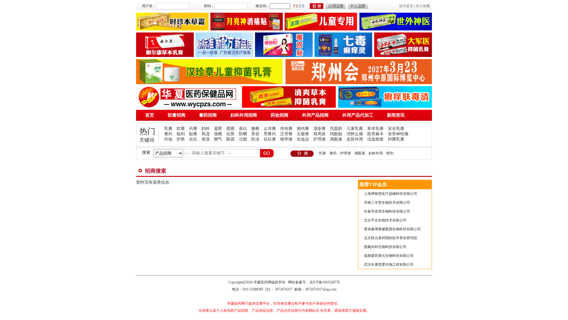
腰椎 (255, 128)
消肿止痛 (354, 134)
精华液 (286, 139)
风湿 (205, 134)
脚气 (218, 139)
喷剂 (389, 153)
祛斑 (230, 134)
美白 (243, 128)
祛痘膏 (270, 139)
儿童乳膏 (354, 128)
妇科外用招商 (243, 115)
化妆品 (303, 139)
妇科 (205, 128)
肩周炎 (319, 134)
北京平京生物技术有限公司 (385, 220)
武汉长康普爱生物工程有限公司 (389, 264)
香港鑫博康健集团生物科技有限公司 (392, 229)
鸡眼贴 (336, 134)
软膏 (181, 128)
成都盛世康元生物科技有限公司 (389, 256)
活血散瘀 (375, 139)
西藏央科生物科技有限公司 (385, 247)
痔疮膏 (286, 128)
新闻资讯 (396, 115)
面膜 (230, 128)
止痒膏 (270, 128)
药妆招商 (279, 115)
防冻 (255, 139)
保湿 (205, 139)
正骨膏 (286, 134)
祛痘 (193, 139)
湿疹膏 (319, 128)
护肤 (181, 139)
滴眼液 (336, 139)
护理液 (319, 139)
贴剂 (181, 134)
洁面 (243, 139)
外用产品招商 (315, 115)
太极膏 (303, 134)
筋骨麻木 (375, 134)
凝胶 (218, 128)
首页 (149, 115)
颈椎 (218, 134)
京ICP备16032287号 (324, 282)
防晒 (243, 134)
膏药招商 (208, 115)
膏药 (168, 134)
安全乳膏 (396, 128)
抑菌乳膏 (396, 139)
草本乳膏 (375, 128)
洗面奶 (336, 128)
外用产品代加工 (357, 115)
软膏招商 (176, 115)
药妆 (168, 139)
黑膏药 (270, 134)
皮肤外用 (354, 139)
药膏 (193, 128)
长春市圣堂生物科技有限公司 (387, 211)
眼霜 (230, 139)
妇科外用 (376, 153)
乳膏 (168, 128)
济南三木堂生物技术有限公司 (387, 202)
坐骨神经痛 (398, 134)
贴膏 (193, 134)
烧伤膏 (303, 128)
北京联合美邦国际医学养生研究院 (390, 238)
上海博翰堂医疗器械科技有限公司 (390, 194)
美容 (255, 134)
